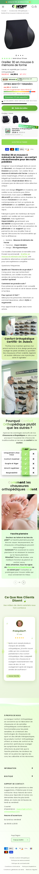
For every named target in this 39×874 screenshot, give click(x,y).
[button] (3, 6)
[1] (18, 55)
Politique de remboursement (20, 860)
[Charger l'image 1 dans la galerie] (16, 55)
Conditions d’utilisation (12, 866)
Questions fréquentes (11, 265)
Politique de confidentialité (20, 863)
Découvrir (19, 2)
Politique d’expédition (29, 866)
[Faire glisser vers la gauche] (15, 582)
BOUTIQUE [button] (8, 776)
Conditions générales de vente (14, 869)
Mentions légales (31, 869)
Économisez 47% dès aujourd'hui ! (16, 97)
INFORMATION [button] (10, 768)
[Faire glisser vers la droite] (23, 582)
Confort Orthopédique (22, 858)
